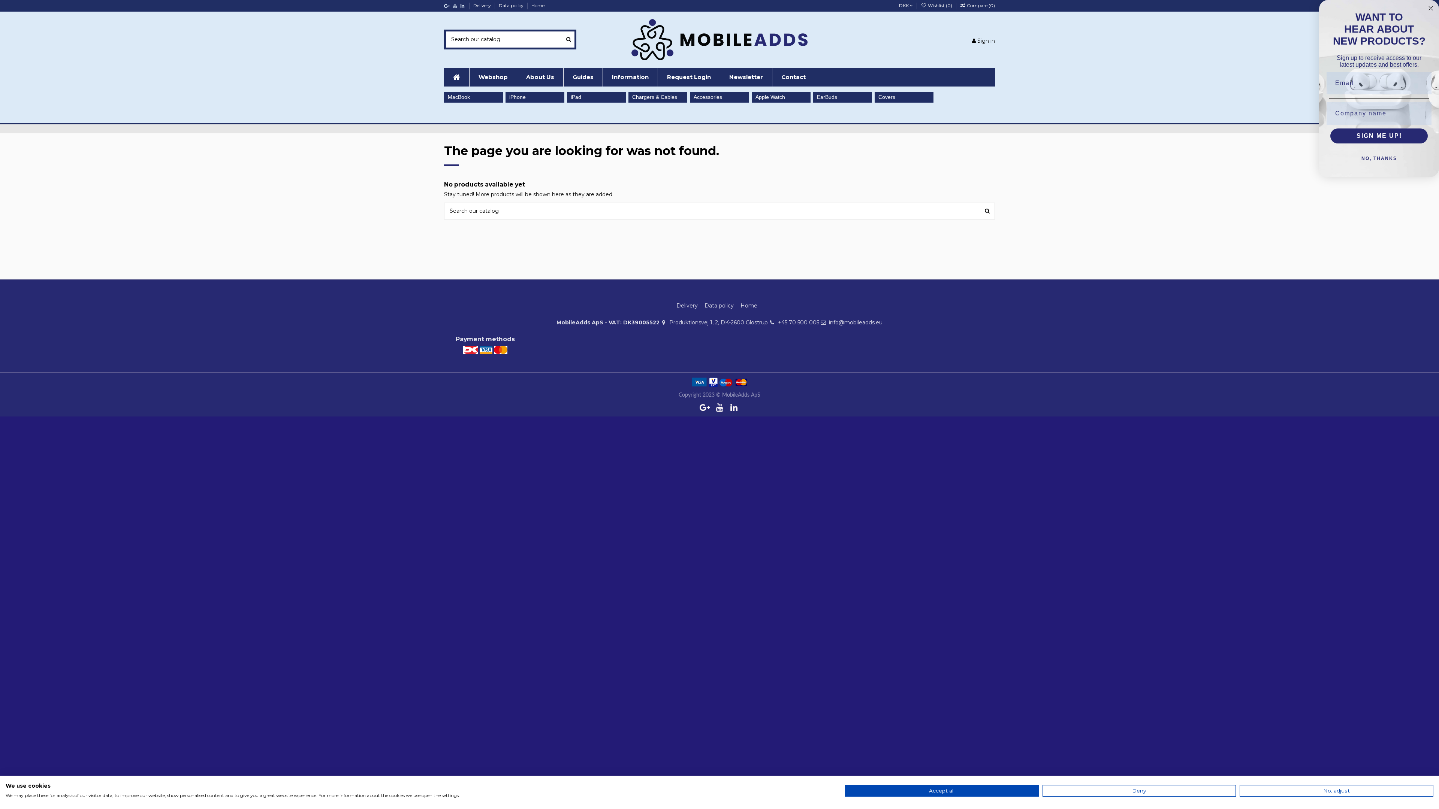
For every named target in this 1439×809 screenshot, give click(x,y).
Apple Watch (770, 97)
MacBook (459, 97)
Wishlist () (940, 5)
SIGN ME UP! (1379, 136)
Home (537, 5)
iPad (576, 97)
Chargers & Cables (654, 97)
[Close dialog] (1430, 8)
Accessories (708, 97)
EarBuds (827, 97)
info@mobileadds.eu (856, 322)
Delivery (482, 5)
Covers (886, 97)
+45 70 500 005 (798, 322)
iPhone (517, 97)
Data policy (512, 5)
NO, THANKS (1379, 158)
